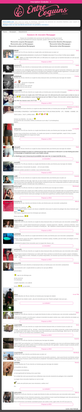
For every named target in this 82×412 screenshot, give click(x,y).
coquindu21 (18, 352)
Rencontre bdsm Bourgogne (60, 44)
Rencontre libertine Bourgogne (60, 42)
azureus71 (17, 65)
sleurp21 (17, 147)
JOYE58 (17, 362)
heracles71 (18, 201)
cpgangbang (18, 220)
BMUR (16, 50)
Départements (23, 32)
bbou (16, 294)
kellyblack (17, 76)
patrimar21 (18, 249)
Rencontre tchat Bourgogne (60, 46)
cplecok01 (17, 392)
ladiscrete (17, 129)
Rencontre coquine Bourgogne (22, 42)
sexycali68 (18, 90)
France (5, 32)
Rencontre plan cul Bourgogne (22, 44)
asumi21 (17, 162)
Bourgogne (13, 32)
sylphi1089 (18, 325)
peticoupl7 (18, 186)
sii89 (15, 176)
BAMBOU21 (18, 313)
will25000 (17, 234)
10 (77, 409)
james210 (17, 263)
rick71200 (17, 107)
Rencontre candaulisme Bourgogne (22, 46)
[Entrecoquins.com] (41, 18)
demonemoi (18, 339)
